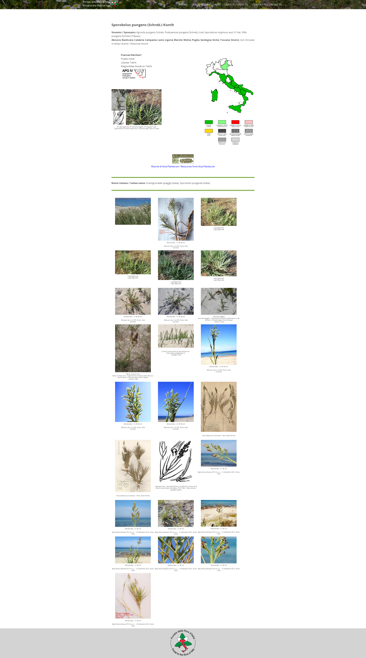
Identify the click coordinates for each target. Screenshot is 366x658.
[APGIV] (133, 78)
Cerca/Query (201, 4)
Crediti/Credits (236, 4)
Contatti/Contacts (267, 4)
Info (217, 4)
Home (184, 4)
